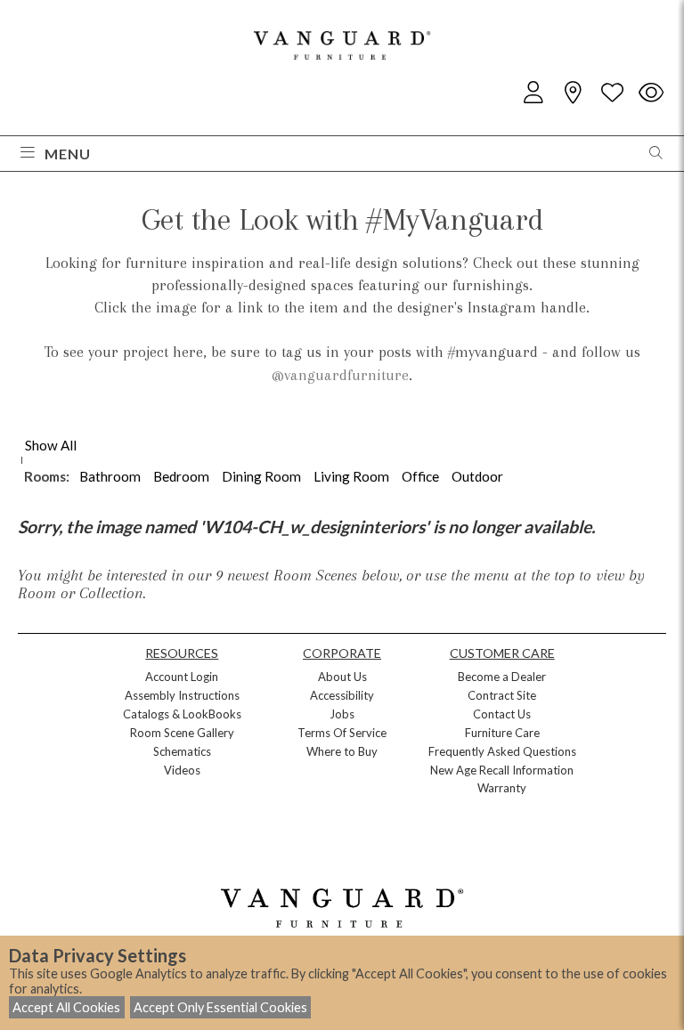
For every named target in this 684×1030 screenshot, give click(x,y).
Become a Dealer (502, 676)
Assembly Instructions (182, 695)
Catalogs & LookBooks (182, 714)
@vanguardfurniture (340, 375)
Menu (68, 153)
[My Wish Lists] (611, 93)
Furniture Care (502, 733)
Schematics (182, 751)
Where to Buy (342, 751)
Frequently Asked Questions (502, 751)
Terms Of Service (342, 733)
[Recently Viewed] (651, 93)
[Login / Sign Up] (533, 93)
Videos (182, 770)
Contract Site (502, 695)
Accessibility (342, 695)
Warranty (501, 788)
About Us (342, 676)
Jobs (342, 714)
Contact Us (502, 714)
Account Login (181, 676)
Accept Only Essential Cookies (220, 1007)
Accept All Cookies (66, 1007)
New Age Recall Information (502, 770)
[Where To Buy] (572, 93)
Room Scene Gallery (182, 733)
